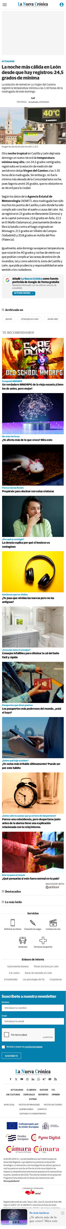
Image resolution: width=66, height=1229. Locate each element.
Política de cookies (53, 1105)
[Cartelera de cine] (53, 924)
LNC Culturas (13, 1095)
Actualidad (8, 62)
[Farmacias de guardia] (43, 942)
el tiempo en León (29, 319)
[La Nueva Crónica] (33, 1074)
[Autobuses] (22, 942)
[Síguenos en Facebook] (10, 1079)
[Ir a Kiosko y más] (44, 1079)
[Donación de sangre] (32, 924)
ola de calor (53, 319)
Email (4, 1016)
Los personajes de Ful (33, 979)
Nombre (5, 1002)
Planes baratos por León (46, 966)
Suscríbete (11, 1056)
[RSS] (55, 1079)
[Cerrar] (62, 1213)
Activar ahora (22, 293)
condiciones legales (33, 1047)
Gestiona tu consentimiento (32, 1114)
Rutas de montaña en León (38, 973)
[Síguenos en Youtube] (22, 1079)
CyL (53, 1090)
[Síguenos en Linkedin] (33, 1079)
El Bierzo (31, 1090)
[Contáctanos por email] (50, 1079)
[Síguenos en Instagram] (27, 1079)
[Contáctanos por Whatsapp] (38, 1079)
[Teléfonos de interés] (12, 924)
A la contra (14, 973)
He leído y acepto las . (24, 1047)
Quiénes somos (26, 1109)
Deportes (43, 1095)
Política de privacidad (29, 1105)
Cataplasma (56, 979)
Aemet (8, 319)
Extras (33, 1099)
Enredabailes (11, 979)
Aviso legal (9, 1105)
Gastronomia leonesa (18, 966)
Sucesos (44, 1090)
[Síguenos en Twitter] (16, 1079)
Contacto (42, 1109)
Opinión (56, 1095)
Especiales (29, 1095)
